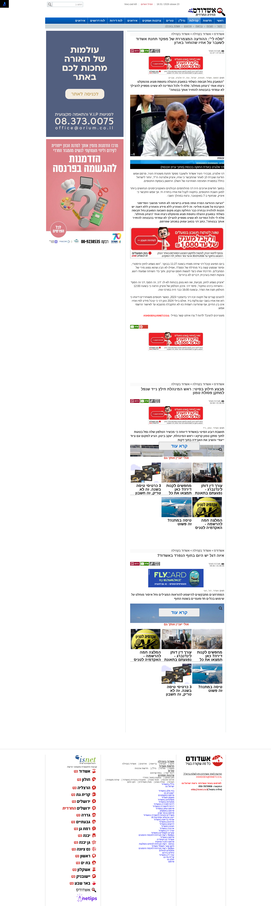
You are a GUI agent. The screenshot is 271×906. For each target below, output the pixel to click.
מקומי (171, 768)
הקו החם (131, 782)
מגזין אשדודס (145, 782)
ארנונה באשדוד (167, 828)
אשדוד (209, 78)
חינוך (219, 26)
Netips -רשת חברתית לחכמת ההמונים (156, 835)
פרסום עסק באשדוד (165, 808)
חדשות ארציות (141, 768)
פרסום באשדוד (167, 837)
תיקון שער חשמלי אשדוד (163, 846)
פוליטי (162, 768)
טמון (209, 428)
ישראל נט (169, 786)
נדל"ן (181, 20)
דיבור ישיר (169, 773)
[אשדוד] (206, 16)
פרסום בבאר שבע (166, 813)
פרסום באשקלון (167, 810)
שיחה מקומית (112, 779)
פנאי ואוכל (154, 779)
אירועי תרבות (168, 779)
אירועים (132, 20)
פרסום (171, 861)
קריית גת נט (168, 857)
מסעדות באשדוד (166, 802)
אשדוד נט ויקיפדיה (165, 839)
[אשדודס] (201, 765)
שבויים (171, 78)
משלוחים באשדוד (166, 799)
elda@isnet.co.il (199, 789)
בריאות (199, 26)
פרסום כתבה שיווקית (164, 841)
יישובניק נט (168, 793)
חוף (205, 591)
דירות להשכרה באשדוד (163, 806)
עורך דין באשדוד (166, 855)
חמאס (216, 78)
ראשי (220, 20)
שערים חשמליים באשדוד (162, 833)
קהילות (194, 20)
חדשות (207, 20)
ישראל (193, 78)
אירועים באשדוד (166, 821)
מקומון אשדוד (167, 797)
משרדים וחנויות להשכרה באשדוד (158, 815)
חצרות (210, 26)
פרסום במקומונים (166, 795)
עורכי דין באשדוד (166, 830)
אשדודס (218, 34)
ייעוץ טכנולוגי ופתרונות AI (162, 817)
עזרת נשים (160, 782)
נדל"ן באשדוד (167, 784)
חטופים (201, 78)
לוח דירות (116, 20)
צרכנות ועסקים (151, 20)
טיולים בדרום (168, 852)
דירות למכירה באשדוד (164, 804)
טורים (169, 20)
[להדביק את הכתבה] (143, 328)
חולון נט (170, 859)
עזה (187, 78)
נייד (204, 428)
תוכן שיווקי (169, 777)
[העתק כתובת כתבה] (154, 52)
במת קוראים (155, 773)
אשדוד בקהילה (172, 26)
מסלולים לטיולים (166, 850)
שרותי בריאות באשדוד (164, 819)
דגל (209, 591)
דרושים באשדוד (166, 824)
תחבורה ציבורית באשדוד (134, 779)
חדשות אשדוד (166, 766)
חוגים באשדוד (167, 826)
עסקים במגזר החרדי (152, 777)
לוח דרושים (97, 20)
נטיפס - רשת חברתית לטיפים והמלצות (156, 844)
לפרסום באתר (130, 4)
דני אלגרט (180, 78)
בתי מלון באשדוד (166, 791)
